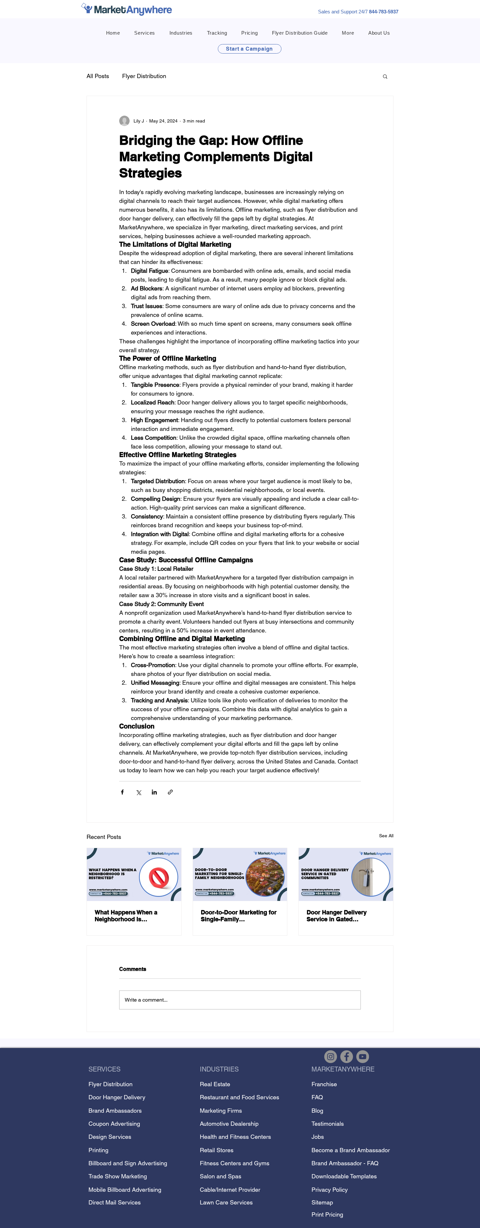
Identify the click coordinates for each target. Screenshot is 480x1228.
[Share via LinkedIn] (154, 792)
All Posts (98, 76)
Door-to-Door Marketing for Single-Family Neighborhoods (239, 916)
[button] (144, 32)
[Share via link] (170, 792)
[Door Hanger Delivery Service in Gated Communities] (346, 874)
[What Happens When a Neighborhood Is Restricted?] (134, 874)
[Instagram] (330, 1056)
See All (386, 835)
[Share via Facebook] (122, 792)
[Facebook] (346, 1056)
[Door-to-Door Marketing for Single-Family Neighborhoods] (240, 874)
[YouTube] (362, 1056)
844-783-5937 (383, 11)
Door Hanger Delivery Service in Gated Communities (337, 916)
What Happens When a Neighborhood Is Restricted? (126, 916)
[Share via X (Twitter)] (138, 792)
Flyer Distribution (144, 76)
